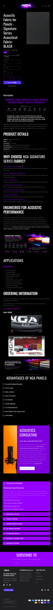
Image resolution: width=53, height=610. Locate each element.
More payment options (12, 85)
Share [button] (6, 89)
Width (4, 65)
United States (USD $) (9, 602)
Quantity (5, 71)
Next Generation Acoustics (11, 606)
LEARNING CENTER (39, 579)
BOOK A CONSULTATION (27, 468)
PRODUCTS (38, 573)
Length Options (6, 59)
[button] (4, 5)
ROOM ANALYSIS (39, 576)
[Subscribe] (37, 563)
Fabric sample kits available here (11, 308)
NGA (37, 582)
